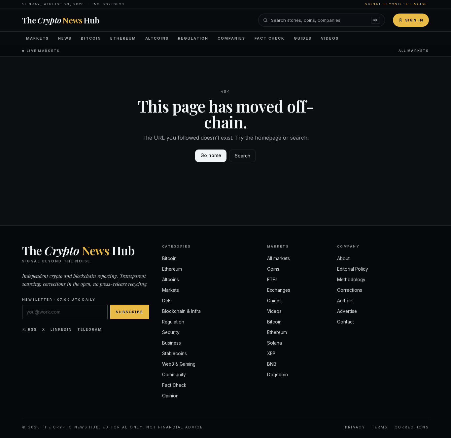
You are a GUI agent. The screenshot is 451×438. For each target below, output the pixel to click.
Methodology (351, 279)
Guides (303, 38)
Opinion (170, 395)
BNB (271, 364)
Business (171, 343)
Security (171, 332)
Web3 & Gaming (178, 364)
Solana (274, 343)
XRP (271, 353)
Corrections (349, 290)
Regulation (193, 38)
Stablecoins (174, 353)
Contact (345, 321)
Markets (37, 38)
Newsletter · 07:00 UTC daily (58, 299)
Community (174, 374)
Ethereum (123, 38)
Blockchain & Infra (181, 311)
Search (242, 155)
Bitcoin (91, 38)
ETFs (272, 279)
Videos (330, 38)
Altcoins (157, 38)
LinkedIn (61, 329)
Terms (380, 427)
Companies (231, 38)
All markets (414, 50)
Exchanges (278, 290)
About (343, 258)
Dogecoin (277, 374)
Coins (273, 269)
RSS (32, 329)
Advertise (347, 311)
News (65, 38)
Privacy (355, 427)
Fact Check (270, 38)
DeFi (167, 300)
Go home (210, 155)
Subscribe (129, 312)
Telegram (89, 329)
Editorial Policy (352, 269)
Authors (345, 300)
